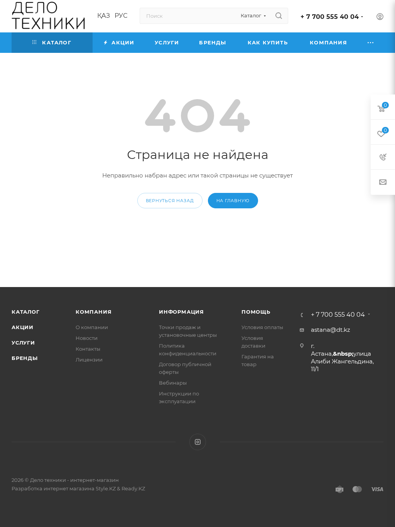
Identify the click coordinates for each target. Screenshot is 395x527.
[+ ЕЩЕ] (370, 42)
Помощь (255, 312)
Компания (93, 312)
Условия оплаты (262, 327)
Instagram (197, 442)
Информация (181, 312)
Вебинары (173, 383)
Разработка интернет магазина (53, 488)
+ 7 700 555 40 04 (329, 16)
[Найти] (278, 16)
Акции (23, 327)
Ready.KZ (133, 488)
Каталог (26, 312)
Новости (87, 338)
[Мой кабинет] (379, 17)
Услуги (23, 343)
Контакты (88, 349)
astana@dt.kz (330, 329)
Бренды (25, 358)
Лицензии (89, 359)
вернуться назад (170, 200)
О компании (92, 327)
